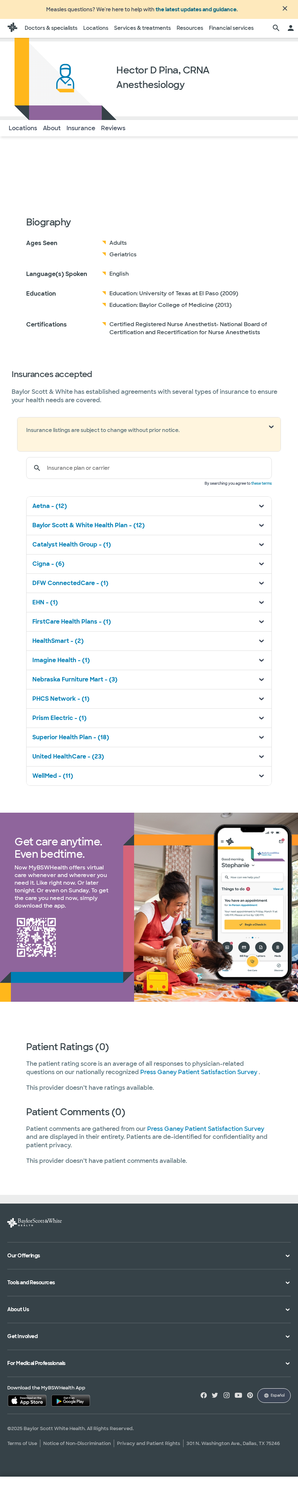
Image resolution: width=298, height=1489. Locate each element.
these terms (261, 483)
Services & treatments (142, 28)
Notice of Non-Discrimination (77, 1443)
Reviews (113, 128)
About (52, 128)
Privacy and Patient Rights (148, 1443)
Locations (95, 28)
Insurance (81, 128)
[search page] (276, 28)
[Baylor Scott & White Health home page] (12, 28)
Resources (190, 28)
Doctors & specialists (51, 28)
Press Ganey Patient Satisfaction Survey (199, 1072)
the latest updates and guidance (196, 9)
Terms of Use (22, 1443)
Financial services (231, 28)
